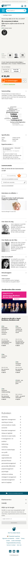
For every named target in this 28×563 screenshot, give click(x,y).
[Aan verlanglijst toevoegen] (24, 80)
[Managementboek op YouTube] (14, 551)
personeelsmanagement (9, 463)
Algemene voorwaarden (8, 538)
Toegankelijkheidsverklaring (13, 543)
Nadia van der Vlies (13, 18)
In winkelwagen (12, 81)
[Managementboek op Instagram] (18, 551)
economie (4, 428)
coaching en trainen (7, 422)
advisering (5, 417)
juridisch (4, 441)
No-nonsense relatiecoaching (6, 397)
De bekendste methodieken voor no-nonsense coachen (7, 342)
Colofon (18, 538)
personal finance (6, 460)
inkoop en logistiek (7, 433)
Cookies (8, 540)
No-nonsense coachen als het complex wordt (20, 342)
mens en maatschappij (8, 449)
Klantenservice (6, 500)
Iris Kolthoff (22, 18)
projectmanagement (7, 469)
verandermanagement (8, 480)
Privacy (22, 538)
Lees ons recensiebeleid (7, 185)
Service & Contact (11, 545)
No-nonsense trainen (5, 370)
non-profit (4, 452)
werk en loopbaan (7, 482)
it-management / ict (7, 438)
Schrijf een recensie (8, 182)
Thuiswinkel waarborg (14, 536)
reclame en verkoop (7, 474)
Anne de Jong (5, 18)
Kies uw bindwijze (6, 67)
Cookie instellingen (16, 540)
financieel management (8, 430)
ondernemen (5, 455)
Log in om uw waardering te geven (10, 179)
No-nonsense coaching (19, 370)
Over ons (19, 545)
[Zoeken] (25, 10)
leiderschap (5, 444)
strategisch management (9, 477)
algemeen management (9, 419)
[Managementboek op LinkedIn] (10, 551)
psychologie (5, 471)
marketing (4, 447)
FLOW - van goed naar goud (20, 397)
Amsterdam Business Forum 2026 (11, 296)
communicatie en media (8, 425)
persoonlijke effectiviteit (8, 466)
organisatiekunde (7, 458)
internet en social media (9, 436)
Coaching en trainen (7, 15)
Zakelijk (4, 503)
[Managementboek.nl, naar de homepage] (6, 6)
